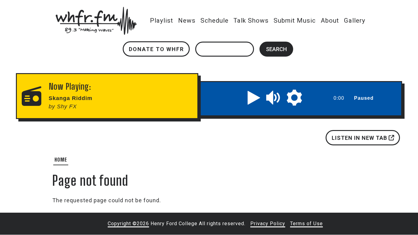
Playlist (161, 20)
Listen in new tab (360, 138)
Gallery (354, 20)
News (187, 20)
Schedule (214, 20)
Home (60, 159)
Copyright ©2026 (128, 223)
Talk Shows (251, 20)
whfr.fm (96, 11)
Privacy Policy (267, 223)
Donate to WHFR (156, 49)
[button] (254, 97)
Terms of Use (306, 223)
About (330, 20)
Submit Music (295, 20)
